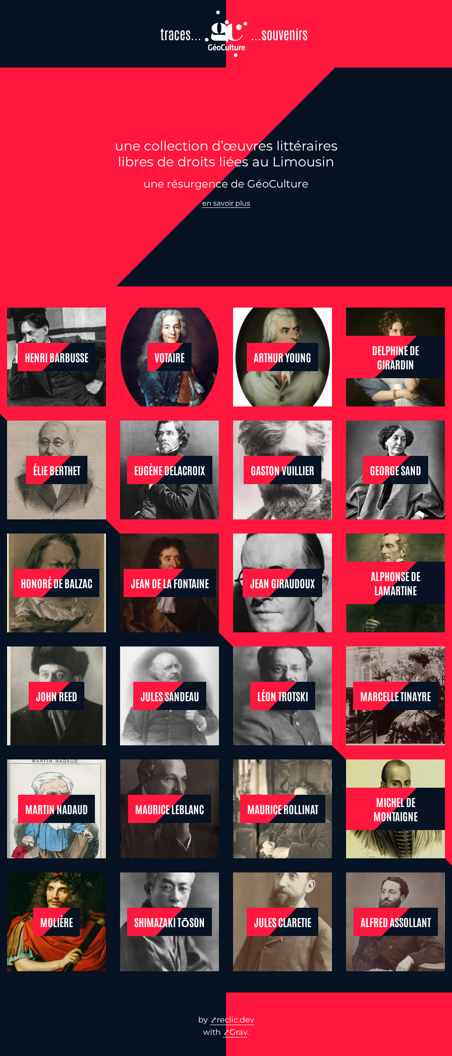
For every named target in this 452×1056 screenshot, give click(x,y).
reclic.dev (235, 1020)
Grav (238, 1032)
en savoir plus (226, 203)
